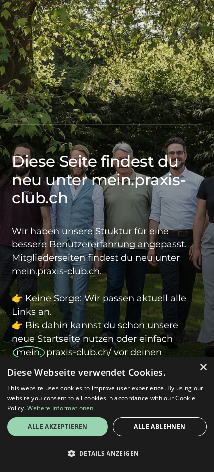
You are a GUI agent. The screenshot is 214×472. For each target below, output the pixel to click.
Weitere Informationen (60, 408)
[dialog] (107, 414)
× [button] (203, 367)
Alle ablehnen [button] (159, 426)
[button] (107, 454)
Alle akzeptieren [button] (57, 426)
